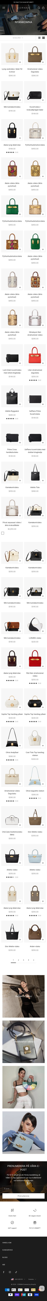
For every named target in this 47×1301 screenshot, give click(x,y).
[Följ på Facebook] (3, 1272)
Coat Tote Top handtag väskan (35, 753)
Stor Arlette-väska (35, 832)
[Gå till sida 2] (33, 960)
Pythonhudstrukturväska (35, 145)
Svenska (31, 1279)
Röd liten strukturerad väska (35, 674)
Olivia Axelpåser (12, 752)
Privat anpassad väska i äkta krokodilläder (12, 523)
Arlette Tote (35, 487)
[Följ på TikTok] (16, 1272)
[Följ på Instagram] (10, 1272)
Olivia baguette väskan (35, 791)
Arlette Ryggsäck (12, 411)
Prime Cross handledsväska (12, 450)
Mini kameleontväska (12, 107)
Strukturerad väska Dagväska (35, 70)
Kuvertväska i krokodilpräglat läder (35, 108)
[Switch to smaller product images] (43, 37)
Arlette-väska (12, 870)
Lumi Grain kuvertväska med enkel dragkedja (12, 371)
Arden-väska (35, 946)
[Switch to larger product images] (39, 37)
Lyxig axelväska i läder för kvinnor (12, 70)
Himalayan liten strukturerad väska (34, 333)
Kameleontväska (12, 487)
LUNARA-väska (35, 638)
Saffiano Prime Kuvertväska (35, 412)
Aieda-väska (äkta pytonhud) (12, 184)
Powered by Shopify (29, 1284)
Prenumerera (23, 1196)
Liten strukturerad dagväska (35, 371)
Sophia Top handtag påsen (12, 714)
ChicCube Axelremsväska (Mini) (12, 833)
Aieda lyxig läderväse (12, 145)
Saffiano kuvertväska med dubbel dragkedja (35, 450)
